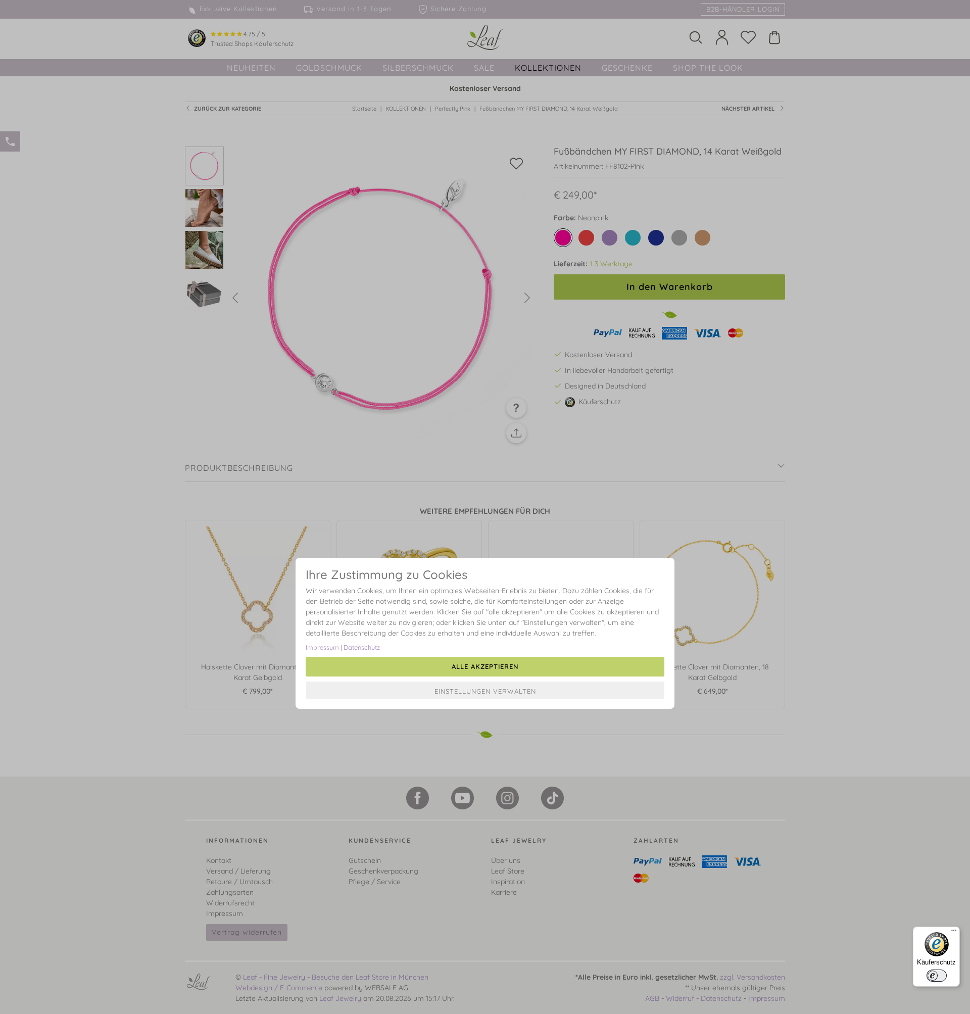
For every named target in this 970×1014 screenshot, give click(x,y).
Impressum (322, 647)
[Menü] (954, 933)
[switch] (937, 976)
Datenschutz (362, 647)
